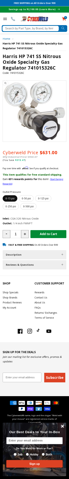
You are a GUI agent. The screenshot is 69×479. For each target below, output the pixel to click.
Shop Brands (10, 297)
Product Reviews (12, 302)
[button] (6, 234)
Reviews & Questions (20, 264)
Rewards (39, 292)
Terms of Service (44, 317)
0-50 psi (26, 198)
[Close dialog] (62, 426)
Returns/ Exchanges (45, 312)
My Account (9, 307)
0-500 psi (28, 206)
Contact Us (40, 297)
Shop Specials (10, 292)
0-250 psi (10, 206)
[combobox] (30, 28)
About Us (39, 302)
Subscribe (55, 377)
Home (6, 38)
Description (13, 254)
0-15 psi (10, 198)
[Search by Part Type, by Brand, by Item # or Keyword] (63, 28)
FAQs (37, 307)
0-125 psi (43, 198)
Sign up (34, 463)
